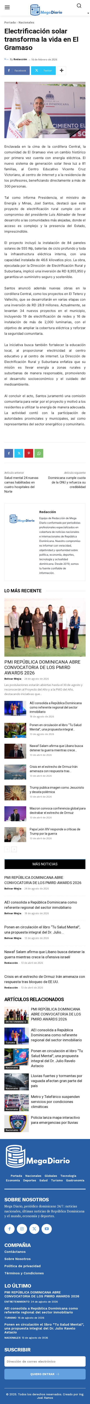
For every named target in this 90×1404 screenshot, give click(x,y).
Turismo (10, 1042)
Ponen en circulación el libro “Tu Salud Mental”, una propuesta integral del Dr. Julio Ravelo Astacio (44, 1328)
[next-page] (14, 849)
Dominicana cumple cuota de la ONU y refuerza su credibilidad (67, 482)
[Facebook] (8, 453)
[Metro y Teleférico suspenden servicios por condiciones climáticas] (16, 1102)
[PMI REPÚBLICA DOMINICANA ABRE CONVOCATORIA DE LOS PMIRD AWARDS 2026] (45, 627)
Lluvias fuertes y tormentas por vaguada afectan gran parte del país (56, 1081)
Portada (10, 22)
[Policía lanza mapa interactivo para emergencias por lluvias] (16, 1123)
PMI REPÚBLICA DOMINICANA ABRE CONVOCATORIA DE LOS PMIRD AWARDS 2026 (42, 667)
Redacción (20, 59)
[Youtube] (47, 1229)
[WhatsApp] (39, 453)
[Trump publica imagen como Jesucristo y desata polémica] (15, 792)
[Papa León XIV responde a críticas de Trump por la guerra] (15, 834)
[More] (61, 70)
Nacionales (26, 22)
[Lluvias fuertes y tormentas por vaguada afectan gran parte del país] (16, 1081)
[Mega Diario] (46, 9)
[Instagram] (22, 1229)
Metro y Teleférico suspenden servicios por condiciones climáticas (55, 1101)
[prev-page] (7, 849)
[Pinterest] (28, 453)
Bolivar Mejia (12, 678)
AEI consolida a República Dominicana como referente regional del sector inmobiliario (56, 707)
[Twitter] (18, 453)
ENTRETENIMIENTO (16, 1021)
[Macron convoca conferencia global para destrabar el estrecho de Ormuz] (15, 813)
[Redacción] (7, 59)
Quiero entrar (42, 1374)
